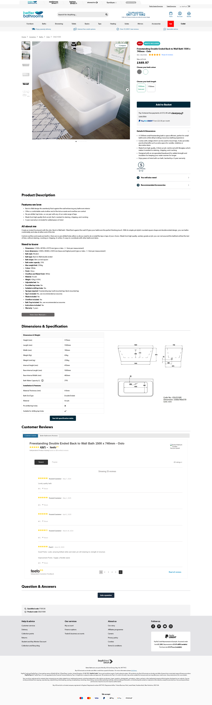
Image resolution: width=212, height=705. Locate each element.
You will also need (147, 177)
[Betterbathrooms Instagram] (171, 628)
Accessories (156, 24)
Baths (44, 24)
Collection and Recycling (31, 646)
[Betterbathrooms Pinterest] (159, 628)
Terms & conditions (115, 646)
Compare (122, 45)
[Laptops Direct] (72, 2)
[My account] (180, 14)
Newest (41, 462)
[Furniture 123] (111, 2)
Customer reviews (30, 436)
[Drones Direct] (91, 2)
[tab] (30, 436)
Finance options (70, 630)
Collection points (28, 634)
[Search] (106, 14)
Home (24, 37)
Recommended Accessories (152, 185)
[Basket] (188, 13)
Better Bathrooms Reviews (49, 436)
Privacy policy (113, 638)
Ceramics (32, 37)
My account (69, 626)
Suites (127, 24)
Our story (111, 626)
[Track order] (170, 14)
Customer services (28, 626)
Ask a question (106, 595)
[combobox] (83, 14)
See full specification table (62, 418)
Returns (24, 638)
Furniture (30, 24)
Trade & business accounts (74, 634)
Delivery (25, 630)
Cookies (111, 642)
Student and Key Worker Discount (34, 642)
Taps (99, 24)
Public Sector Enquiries (156, 6)
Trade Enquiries (171, 6)
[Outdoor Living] (130, 3)
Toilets (74, 24)
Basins (87, 24)
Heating (113, 24)
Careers (111, 634)
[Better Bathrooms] (32, 2)
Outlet (183, 24)
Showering (59, 24)
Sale (170, 24)
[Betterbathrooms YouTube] (165, 628)
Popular (54, 462)
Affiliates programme (115, 630)
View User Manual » (38, 315)
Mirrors (140, 24)
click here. (134, 670)
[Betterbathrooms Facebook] (153, 628)
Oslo (48, 37)
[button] (127, 89)
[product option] (139, 71)
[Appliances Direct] (53, 2)
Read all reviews (175, 572)
